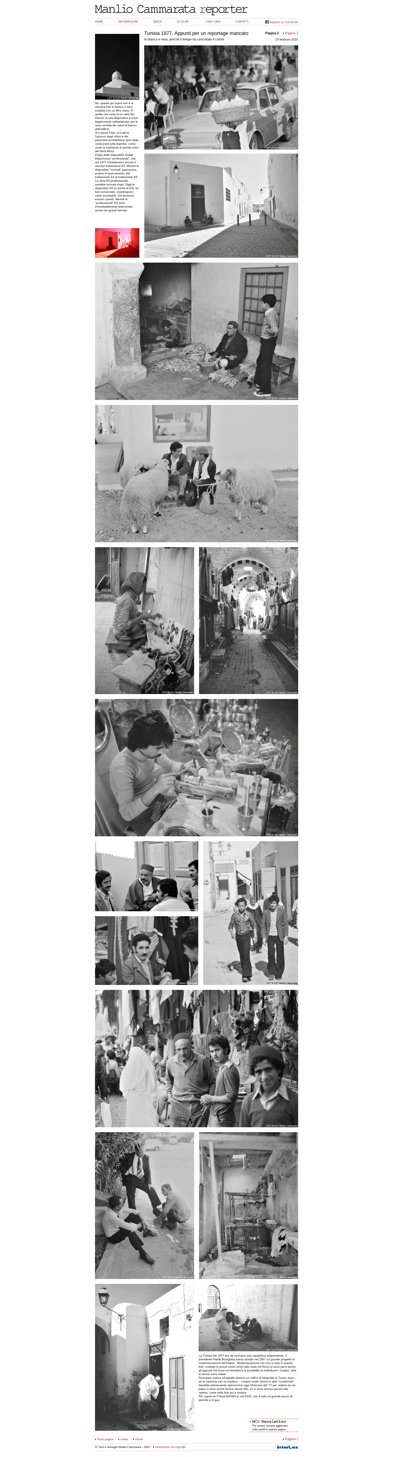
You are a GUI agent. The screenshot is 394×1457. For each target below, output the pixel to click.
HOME (99, 21)
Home (139, 1439)
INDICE (157, 21)
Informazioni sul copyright (170, 1447)
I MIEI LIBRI (213, 21)
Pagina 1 (291, 33)
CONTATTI (242, 21)
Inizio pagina (105, 1439)
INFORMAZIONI (128, 21)
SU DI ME (183, 21)
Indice (124, 1439)
